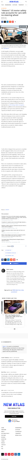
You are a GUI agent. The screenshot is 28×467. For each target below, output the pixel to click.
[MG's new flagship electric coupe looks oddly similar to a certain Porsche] (14, 307)
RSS (2, 446)
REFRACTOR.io (18, 435)
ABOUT (2, 431)
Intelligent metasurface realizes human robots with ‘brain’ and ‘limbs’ (13, 231)
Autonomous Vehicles (10, 252)
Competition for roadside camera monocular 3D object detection (14, 222)
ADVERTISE (3, 439)
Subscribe (14, 416)
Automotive (3, 8)
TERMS (2, 441)
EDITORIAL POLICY (5, 433)
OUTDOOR (14, 4)
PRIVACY (3, 442)
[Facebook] (2, 22)
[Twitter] (5, 22)
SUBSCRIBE (3, 429)
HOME (2, 427)
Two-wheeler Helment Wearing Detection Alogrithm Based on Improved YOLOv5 (13, 240)
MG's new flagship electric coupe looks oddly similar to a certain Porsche (13, 316)
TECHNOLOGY (18, 431)
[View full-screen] (26, 27)
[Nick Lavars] (3, 271)
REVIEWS (3, 437)
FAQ (2, 448)
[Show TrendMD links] (25, 246)
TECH (2, 4)
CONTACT (3, 444)
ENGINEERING (8, 4)
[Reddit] (10, 22)
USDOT (7, 209)
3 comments (15, 263)
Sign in (5, 346)
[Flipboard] (13, 22)
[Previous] (3, 313)
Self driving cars (9, 255)
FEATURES (3, 435)
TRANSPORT (21, 4)
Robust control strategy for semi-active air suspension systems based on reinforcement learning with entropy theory (13, 235)
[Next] (24, 313)
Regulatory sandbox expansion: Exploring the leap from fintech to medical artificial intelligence (14, 226)
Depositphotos (6, 48)
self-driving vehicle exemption (16, 105)
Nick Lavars (10, 269)
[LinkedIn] (7, 22)
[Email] (15, 22)
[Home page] (14, 2)
